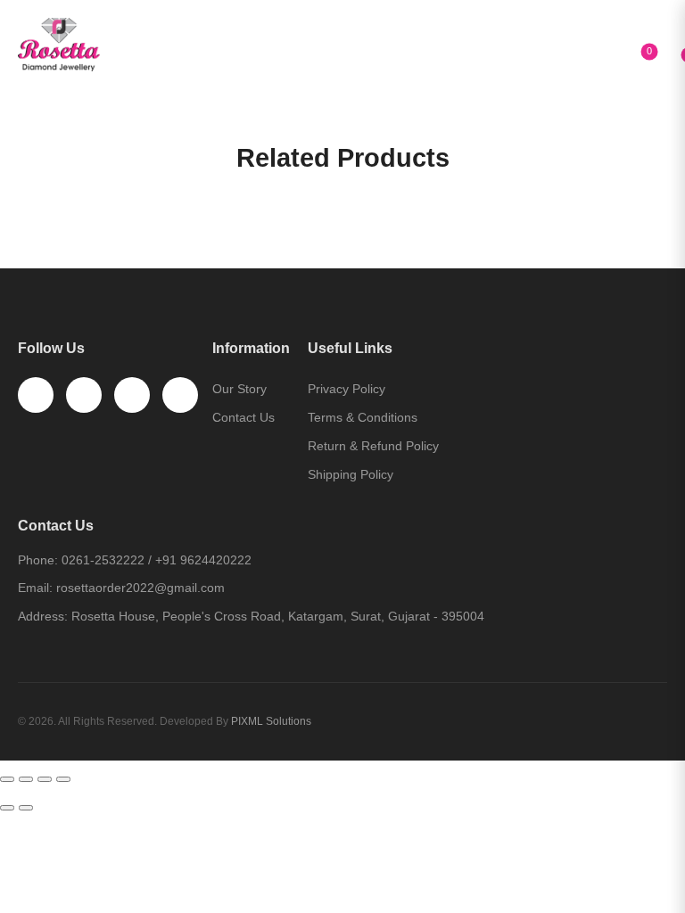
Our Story (239, 389)
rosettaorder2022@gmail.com (140, 587)
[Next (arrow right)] (26, 807)
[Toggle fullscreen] (44, 779)
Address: (43, 616)
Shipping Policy (350, 474)
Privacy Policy (346, 389)
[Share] (26, 779)
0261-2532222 (103, 560)
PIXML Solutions (271, 721)
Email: (35, 587)
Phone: (38, 560)
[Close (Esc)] (7, 779)
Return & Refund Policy (373, 446)
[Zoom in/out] (63, 779)
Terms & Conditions (362, 417)
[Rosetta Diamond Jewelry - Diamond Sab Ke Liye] (80, 44)
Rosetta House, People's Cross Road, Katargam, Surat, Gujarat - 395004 (277, 616)
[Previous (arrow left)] (7, 807)
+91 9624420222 (203, 560)
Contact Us (243, 417)
